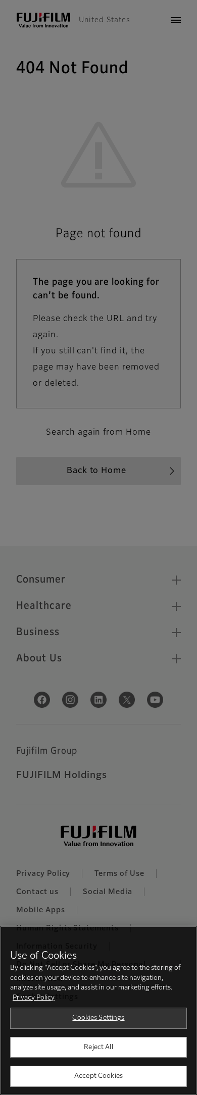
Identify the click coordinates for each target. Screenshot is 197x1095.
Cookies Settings (98, 1018)
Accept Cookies (98, 1076)
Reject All (98, 1047)
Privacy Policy (34, 998)
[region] (98, 1010)
